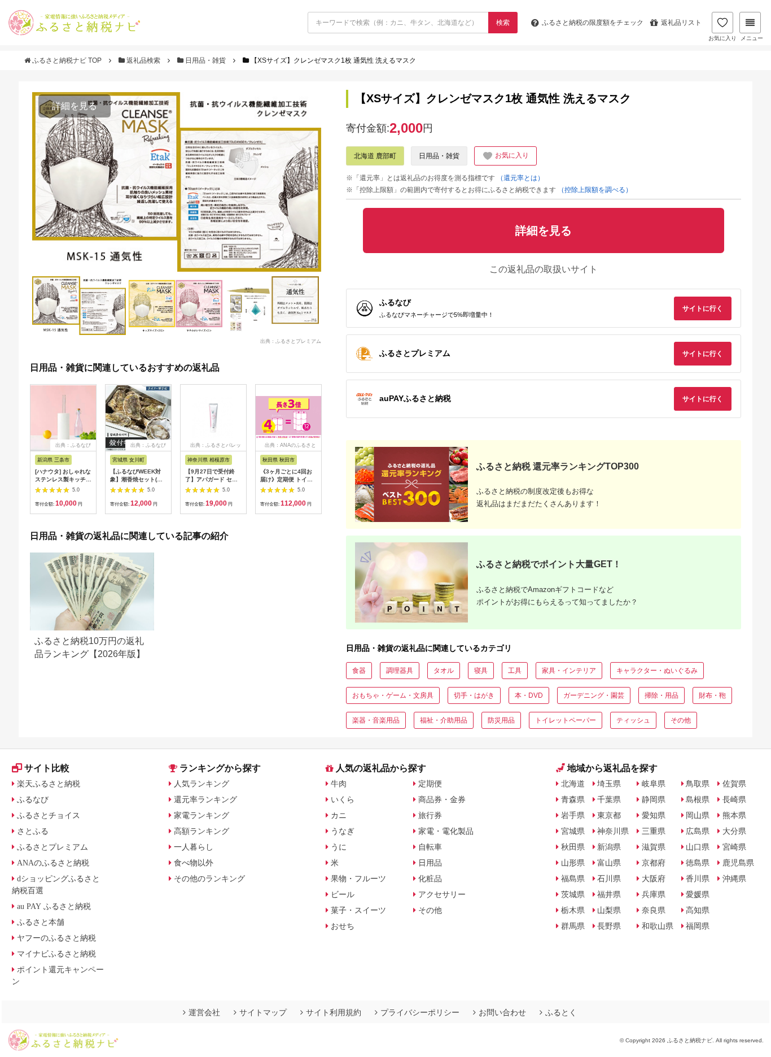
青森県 (573, 799)
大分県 (734, 831)
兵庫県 (653, 894)
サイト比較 (46, 768)
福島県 (573, 878)
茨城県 (573, 894)
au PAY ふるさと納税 (54, 906)
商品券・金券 (442, 799)
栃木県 (573, 910)
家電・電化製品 (446, 831)
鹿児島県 (738, 863)
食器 (359, 671)
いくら (342, 799)
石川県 (609, 878)
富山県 (609, 863)
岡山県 (697, 815)
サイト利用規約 (333, 1012)
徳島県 (697, 863)
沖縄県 (734, 878)
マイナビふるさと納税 (56, 954)
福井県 (609, 894)
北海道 (573, 784)
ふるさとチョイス (48, 815)
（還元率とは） (520, 178)
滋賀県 (653, 847)
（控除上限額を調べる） (595, 190)
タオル (443, 671)
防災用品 (501, 720)
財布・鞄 (712, 695)
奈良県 (653, 910)
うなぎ (342, 831)
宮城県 (573, 831)
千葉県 (609, 799)
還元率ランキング (205, 799)
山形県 (573, 863)
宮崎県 (734, 847)
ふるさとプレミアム (52, 847)
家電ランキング (201, 815)
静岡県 (653, 799)
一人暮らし (193, 847)
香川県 (697, 878)
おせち (342, 926)
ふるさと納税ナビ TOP (66, 60)
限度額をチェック (592, 23)
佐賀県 (734, 784)
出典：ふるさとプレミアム (290, 341)
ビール (342, 894)
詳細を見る (74, 106)
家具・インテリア (569, 671)
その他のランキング (209, 878)
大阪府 (653, 878)
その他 (681, 720)
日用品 (430, 863)
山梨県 (609, 910)
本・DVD (529, 695)
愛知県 (653, 815)
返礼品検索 (143, 60)
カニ (339, 815)
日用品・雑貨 (205, 60)
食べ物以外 (193, 863)
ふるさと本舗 (40, 922)
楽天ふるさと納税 (48, 784)
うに (339, 847)
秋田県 (573, 847)
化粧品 (430, 878)
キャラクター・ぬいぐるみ (657, 671)
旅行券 (430, 815)
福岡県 (697, 926)
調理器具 (399, 671)
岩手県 (573, 815)
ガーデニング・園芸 (593, 695)
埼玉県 (609, 784)
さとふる (33, 831)
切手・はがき (474, 695)
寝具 (481, 671)
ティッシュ (633, 720)
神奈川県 (613, 831)
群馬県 (573, 926)
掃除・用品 (661, 695)
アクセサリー (442, 894)
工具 (515, 671)
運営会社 (204, 1012)
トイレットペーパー (565, 720)
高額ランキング (201, 831)
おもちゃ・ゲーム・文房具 (392, 695)
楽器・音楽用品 (376, 720)
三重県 (653, 831)
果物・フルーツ (358, 878)
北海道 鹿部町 (375, 156)
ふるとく (561, 1012)
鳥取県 (697, 784)
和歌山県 (657, 926)
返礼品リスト (681, 23)
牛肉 (339, 784)
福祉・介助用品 (443, 720)
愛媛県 (697, 894)
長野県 (609, 926)
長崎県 (734, 799)
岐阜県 (653, 784)
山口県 (697, 847)
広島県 (697, 831)
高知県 (697, 910)
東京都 (609, 815)
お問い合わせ (502, 1012)
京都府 (653, 863)
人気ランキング (201, 784)
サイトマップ (263, 1012)
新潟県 (609, 847)
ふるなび (33, 799)
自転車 (430, 847)
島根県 (697, 799)
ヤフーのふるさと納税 (56, 938)
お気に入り (722, 38)
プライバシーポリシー (419, 1012)
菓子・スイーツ (358, 910)
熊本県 (734, 815)
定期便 (430, 784)
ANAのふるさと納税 (53, 863)
